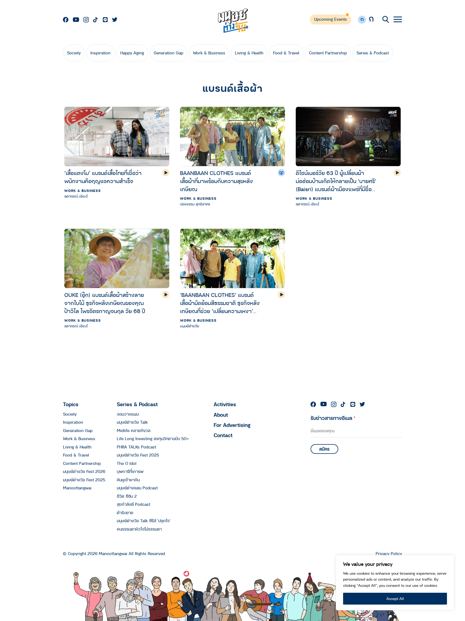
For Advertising (232, 425)
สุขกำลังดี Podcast (133, 504)
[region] (395, 582)
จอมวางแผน (128, 414)
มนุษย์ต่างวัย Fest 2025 (84, 480)
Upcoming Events (330, 19)
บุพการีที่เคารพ (130, 471)
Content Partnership (328, 53)
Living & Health (249, 53)
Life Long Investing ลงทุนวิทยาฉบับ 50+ (153, 438)
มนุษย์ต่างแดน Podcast (137, 488)
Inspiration (100, 53)
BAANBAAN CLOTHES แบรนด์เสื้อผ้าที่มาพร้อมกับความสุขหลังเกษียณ (216, 181)
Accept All (395, 598)
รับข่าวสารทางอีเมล (333, 418)
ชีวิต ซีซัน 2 (127, 496)
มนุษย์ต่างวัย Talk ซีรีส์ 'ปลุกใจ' (143, 521)
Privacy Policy (389, 553)
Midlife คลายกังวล (133, 430)
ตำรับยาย (125, 512)
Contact (223, 435)
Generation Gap (168, 53)
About (221, 415)
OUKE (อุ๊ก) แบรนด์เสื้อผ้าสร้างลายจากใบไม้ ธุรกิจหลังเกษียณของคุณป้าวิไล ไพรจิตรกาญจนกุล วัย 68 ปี (104, 303)
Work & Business (209, 53)
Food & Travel (286, 53)
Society (74, 53)
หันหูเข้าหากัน (128, 480)
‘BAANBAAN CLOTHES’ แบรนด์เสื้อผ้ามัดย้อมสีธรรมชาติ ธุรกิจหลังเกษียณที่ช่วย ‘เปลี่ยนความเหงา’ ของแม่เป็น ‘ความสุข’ (220, 303)
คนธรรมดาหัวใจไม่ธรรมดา (139, 529)
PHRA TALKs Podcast (136, 447)
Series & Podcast (373, 53)
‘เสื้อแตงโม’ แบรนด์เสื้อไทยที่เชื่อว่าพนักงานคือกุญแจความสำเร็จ (103, 177)
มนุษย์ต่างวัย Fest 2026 (84, 471)
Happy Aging (132, 53)
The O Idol (126, 463)
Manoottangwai (77, 488)
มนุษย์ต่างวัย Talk (132, 422)
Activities (225, 404)
